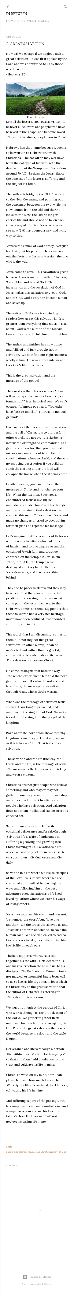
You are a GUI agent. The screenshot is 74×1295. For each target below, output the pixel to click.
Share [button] (9, 1146)
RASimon (47, 1284)
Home (10, 20)
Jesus (30, 1151)
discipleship (20, 1151)
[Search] (65, 6)
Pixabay (39, 117)
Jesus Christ (40, 1151)
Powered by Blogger (40, 1276)
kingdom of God (57, 1151)
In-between (16, 13)
